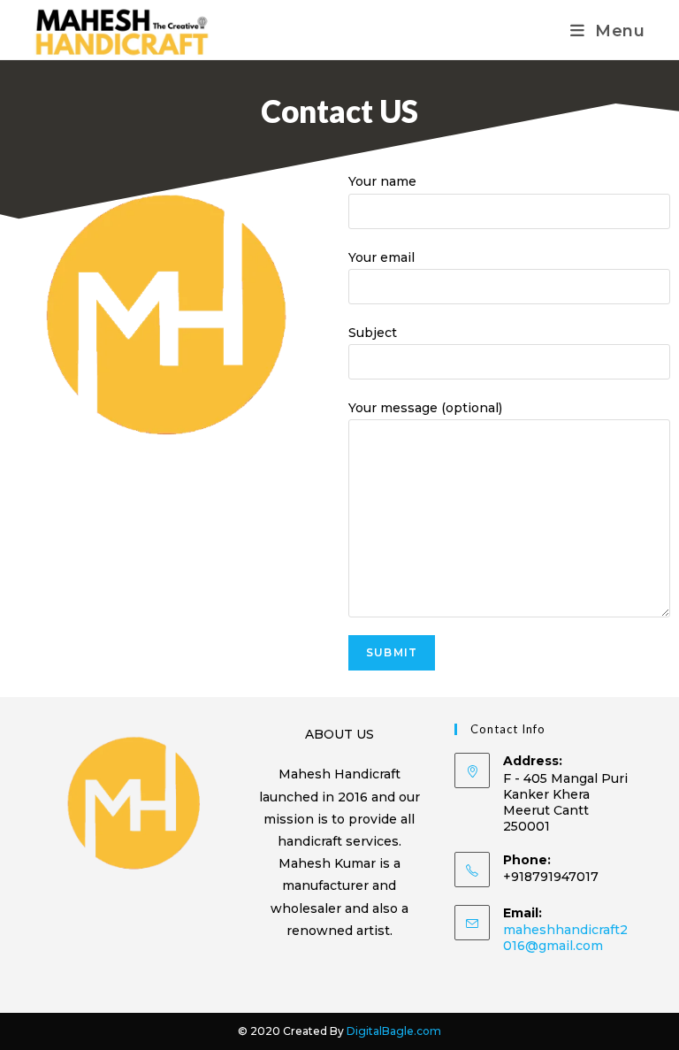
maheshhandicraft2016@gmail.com (565, 938)
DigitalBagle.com (394, 1031)
